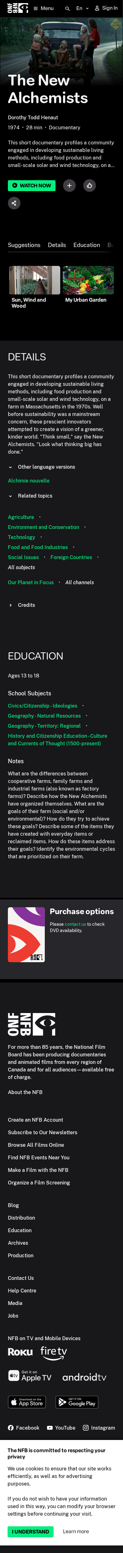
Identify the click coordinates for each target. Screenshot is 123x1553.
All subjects (21, 567)
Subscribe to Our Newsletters (42, 1132)
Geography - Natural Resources (44, 716)
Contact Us (21, 1278)
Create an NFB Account (35, 1120)
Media (15, 1303)
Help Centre (22, 1291)
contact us (75, 924)
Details (57, 245)
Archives (18, 1243)
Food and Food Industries (38, 547)
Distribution (21, 1218)
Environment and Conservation (43, 527)
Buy (112, 245)
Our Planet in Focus (31, 582)
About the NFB (25, 1092)
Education (86, 245)
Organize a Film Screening (39, 1183)
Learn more (76, 1531)
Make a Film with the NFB (38, 1170)
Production (20, 1256)
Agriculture (21, 517)
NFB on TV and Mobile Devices (44, 1338)
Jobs (13, 1316)
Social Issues (23, 557)
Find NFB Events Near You (38, 1158)
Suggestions (24, 245)
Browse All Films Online (36, 1145)
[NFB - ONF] (18, 8)
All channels (79, 582)
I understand (30, 1532)
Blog (13, 1205)
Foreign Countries (71, 557)
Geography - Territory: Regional (44, 726)
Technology (21, 537)
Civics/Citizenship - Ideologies (42, 706)
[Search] (67, 9)
